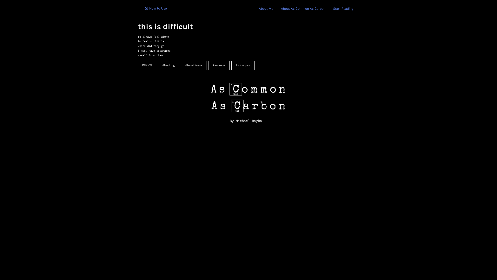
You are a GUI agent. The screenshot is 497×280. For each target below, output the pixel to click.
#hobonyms (243, 65)
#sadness (219, 65)
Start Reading (343, 8)
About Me (266, 8)
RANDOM (147, 65)
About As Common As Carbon (303, 8)
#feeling (168, 65)
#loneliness (193, 65)
